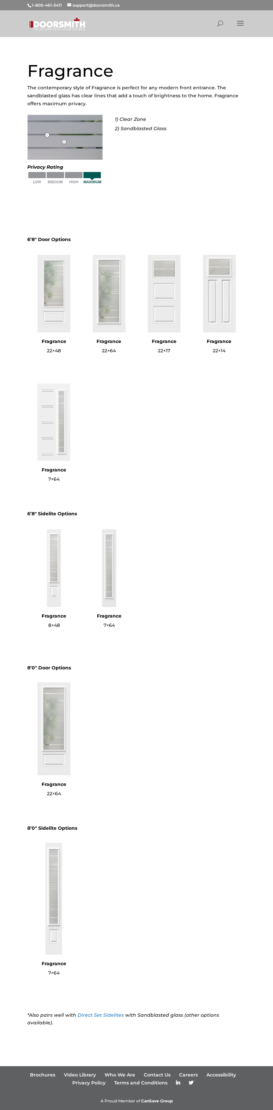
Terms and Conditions (140, 1083)
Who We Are (120, 1075)
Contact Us (157, 1075)
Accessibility (221, 1075)
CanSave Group (157, 1100)
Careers (188, 1075)
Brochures (42, 1075)
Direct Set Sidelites (101, 1015)
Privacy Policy (89, 1083)
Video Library (80, 1075)
